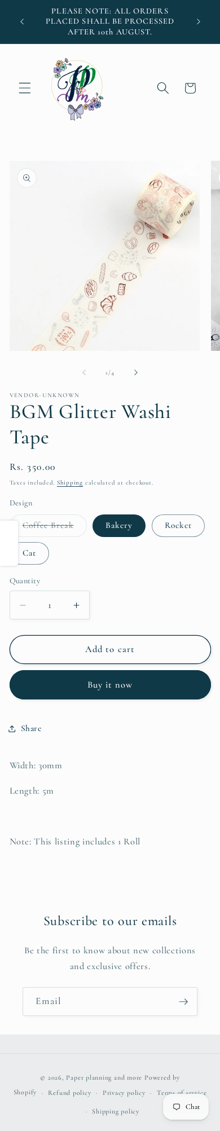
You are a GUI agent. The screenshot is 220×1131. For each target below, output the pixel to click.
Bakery (119, 525)
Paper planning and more (104, 1077)
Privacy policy (124, 1093)
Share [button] (31, 728)
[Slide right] (136, 372)
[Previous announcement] (22, 22)
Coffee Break (55, 528)
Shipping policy (115, 1111)
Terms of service (181, 1093)
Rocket (178, 525)
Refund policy (69, 1093)
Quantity (25, 581)
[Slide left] (84, 372)
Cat (29, 553)
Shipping (70, 482)
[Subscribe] (183, 1001)
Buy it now (110, 684)
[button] (24, 88)
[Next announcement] (198, 22)
